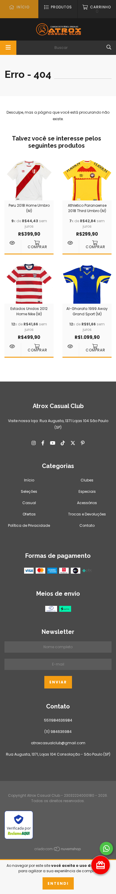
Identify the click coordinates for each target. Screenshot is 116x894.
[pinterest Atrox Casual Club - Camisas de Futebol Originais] (83, 443)
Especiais (87, 491)
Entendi (58, 883)
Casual (29, 502)
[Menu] (8, 48)
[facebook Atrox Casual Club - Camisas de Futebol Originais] (43, 443)
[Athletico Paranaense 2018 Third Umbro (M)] (70, 243)
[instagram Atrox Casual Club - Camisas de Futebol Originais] (33, 443)
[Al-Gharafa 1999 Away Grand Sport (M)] (70, 346)
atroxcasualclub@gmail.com (58, 742)
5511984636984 (58, 720)
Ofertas (29, 514)
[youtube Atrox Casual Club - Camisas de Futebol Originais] (53, 443)
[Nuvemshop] (58, 850)
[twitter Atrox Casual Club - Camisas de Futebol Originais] (73, 443)
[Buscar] (109, 47)
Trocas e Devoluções (87, 514)
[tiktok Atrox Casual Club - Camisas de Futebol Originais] (62, 443)
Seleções (29, 491)
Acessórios (87, 502)
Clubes (87, 480)
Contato (87, 525)
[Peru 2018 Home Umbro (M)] (12, 243)
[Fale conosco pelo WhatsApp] (106, 848)
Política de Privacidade (29, 525)
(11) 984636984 (58, 731)
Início (29, 480)
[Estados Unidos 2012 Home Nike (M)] (12, 346)
